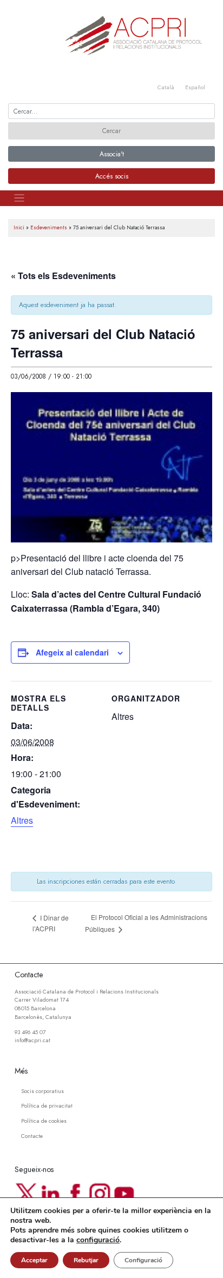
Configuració (143, 1260)
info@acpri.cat (32, 1040)
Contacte (32, 1136)
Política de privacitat (47, 1106)
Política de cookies (44, 1121)
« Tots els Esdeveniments (63, 275)
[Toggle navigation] (19, 198)
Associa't (112, 154)
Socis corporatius (42, 1091)
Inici (19, 227)
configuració (98, 1240)
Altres (22, 820)
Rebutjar (86, 1260)
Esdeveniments (48, 227)
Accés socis (111, 176)
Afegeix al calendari (72, 652)
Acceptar (34, 1260)
